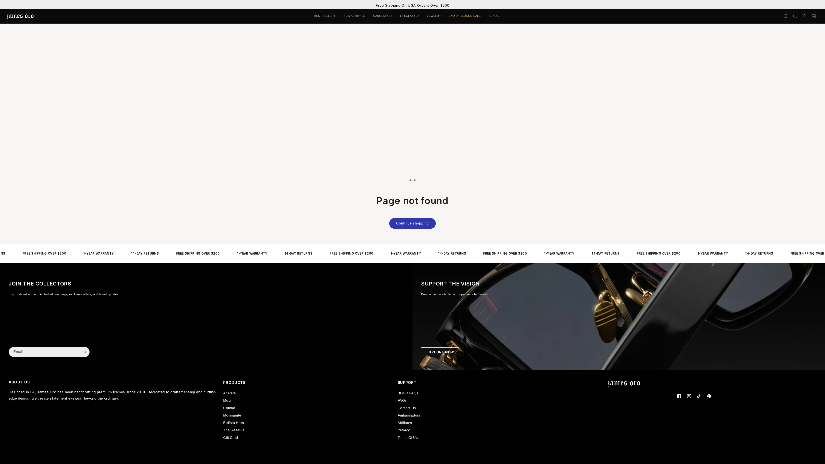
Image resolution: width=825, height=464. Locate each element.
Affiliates (405, 423)
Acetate (229, 393)
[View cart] (814, 16)
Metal (227, 400)
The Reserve (233, 430)
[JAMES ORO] (20, 16)
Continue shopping (412, 223)
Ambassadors (409, 415)
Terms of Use (409, 438)
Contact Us (407, 408)
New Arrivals (354, 15)
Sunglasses (383, 15)
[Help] (785, 16)
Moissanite (232, 415)
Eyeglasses (410, 15)
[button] (795, 16)
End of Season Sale (465, 15)
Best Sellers (325, 15)
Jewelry (434, 15)
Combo (229, 408)
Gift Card (230, 438)
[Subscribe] (85, 352)
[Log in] (804, 16)
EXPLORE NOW (440, 352)
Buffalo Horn (233, 423)
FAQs (402, 400)
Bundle (495, 15)
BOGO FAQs (408, 393)
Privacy (404, 430)
